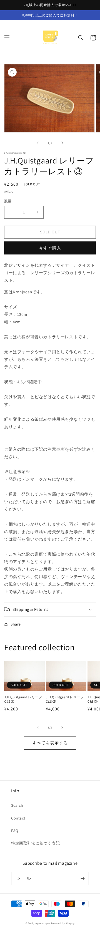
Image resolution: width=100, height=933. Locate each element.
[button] (7, 38)
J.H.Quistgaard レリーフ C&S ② (65, 699)
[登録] (82, 878)
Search (17, 805)
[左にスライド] (38, 143)
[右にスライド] (62, 143)
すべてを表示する (50, 742)
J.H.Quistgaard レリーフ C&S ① (23, 699)
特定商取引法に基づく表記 (35, 843)
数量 (8, 201)
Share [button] (16, 624)
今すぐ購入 (50, 248)
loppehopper (42, 923)
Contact (18, 818)
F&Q (14, 830)
